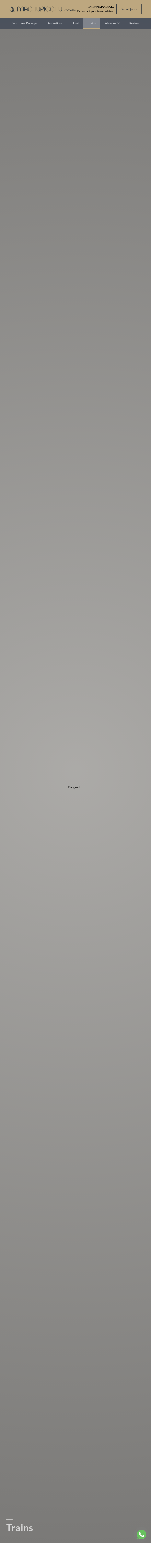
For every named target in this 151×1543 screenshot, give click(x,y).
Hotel (75, 23)
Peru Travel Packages (24, 23)
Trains (92, 23)
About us (110, 23)
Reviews (134, 23)
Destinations (54, 23)
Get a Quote (129, 9)
